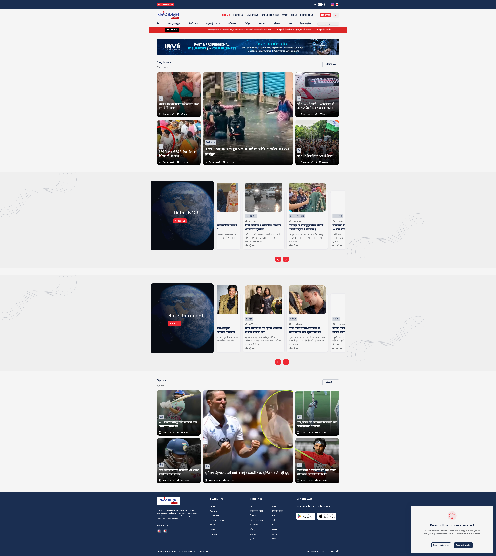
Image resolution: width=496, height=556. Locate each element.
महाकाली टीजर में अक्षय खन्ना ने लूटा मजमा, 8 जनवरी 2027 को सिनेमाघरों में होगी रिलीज (190, 29)
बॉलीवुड (253, 529)
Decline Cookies (441, 545)
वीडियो (284, 15)
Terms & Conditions (316, 551)
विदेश (274, 539)
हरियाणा (253, 539)
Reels (293, 15)
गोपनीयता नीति (333, 551)
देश (251, 506)
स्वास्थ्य (275, 529)
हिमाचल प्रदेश (277, 511)
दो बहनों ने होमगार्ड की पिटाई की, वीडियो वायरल (244, 29)
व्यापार (274, 534)
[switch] (320, 4)
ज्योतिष (275, 520)
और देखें (329, 64)
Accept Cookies (463, 545)
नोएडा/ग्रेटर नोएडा (257, 520)
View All (180, 220)
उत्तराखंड (253, 534)
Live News (252, 15)
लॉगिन (327, 15)
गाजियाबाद (254, 525)
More (327, 24)
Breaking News (270, 15)
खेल (273, 515)
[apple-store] (326, 516)
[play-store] (305, 516)
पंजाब (274, 506)
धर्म (273, 525)
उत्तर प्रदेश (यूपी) (256, 511)
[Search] (336, 15)
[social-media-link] (332, 4)
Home (226, 15)
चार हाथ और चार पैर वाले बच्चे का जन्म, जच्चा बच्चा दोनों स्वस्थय (330, 29)
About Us (238, 15)
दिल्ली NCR (254, 515)
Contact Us (306, 15)
